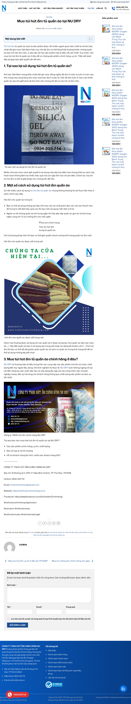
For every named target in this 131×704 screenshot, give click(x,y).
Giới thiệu (22, 8)
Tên (9, 607)
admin (59, 29)
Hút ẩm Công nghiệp (53, 8)
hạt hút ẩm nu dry (85, 532)
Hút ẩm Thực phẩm (75, 8)
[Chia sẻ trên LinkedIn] (58, 523)
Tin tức (91, 8)
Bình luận (11, 585)
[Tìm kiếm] (106, 8)
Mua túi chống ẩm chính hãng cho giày (71, 560)
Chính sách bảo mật (57, 666)
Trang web (70, 607)
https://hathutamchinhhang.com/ (29, 490)
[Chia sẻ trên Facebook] (40, 523)
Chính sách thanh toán (58, 658)
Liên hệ (99, 8)
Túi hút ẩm (9, 46)
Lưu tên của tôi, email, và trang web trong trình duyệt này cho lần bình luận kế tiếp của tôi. (51, 618)
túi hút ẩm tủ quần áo (41, 190)
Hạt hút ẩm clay (71, 532)
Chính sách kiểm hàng (57, 654)
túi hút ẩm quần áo (57, 535)
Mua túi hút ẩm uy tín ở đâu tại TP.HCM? (28, 560)
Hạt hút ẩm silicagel (41, 535)
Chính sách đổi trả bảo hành (60, 662)
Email (39, 607)
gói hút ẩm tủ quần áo (56, 532)
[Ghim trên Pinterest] (54, 523)
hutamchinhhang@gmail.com (24, 484)
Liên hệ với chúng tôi (57, 677)
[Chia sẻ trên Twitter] (44, 523)
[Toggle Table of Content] (89, 39)
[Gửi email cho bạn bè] (49, 523)
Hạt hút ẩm (34, 8)
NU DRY (8, 364)
